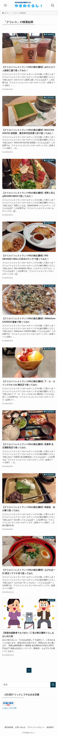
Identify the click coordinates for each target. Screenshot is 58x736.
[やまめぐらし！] (29, 5)
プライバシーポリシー (36, 727)
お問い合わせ (20, 727)
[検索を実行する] (53, 684)
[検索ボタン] (52, 5)
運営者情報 (8, 727)
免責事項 (50, 727)
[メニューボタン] (5, 5)
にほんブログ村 (9, 708)
